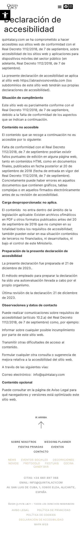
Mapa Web (41, 524)
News (12, 459)
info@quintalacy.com (46, 482)
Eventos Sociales (34, 459)
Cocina (68, 463)
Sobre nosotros (23, 441)
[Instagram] (70, 6)
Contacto (41, 451)
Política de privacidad (53, 510)
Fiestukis (52, 463)
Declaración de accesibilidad (41, 519)
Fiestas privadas (30, 446)
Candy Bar (41, 466)
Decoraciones (63, 459)
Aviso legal (20, 510)
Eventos (57, 446)
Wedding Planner (57, 441)
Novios (13, 463)
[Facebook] (65, 6)
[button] (5, 15)
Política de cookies (41, 514)
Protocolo (31, 463)
